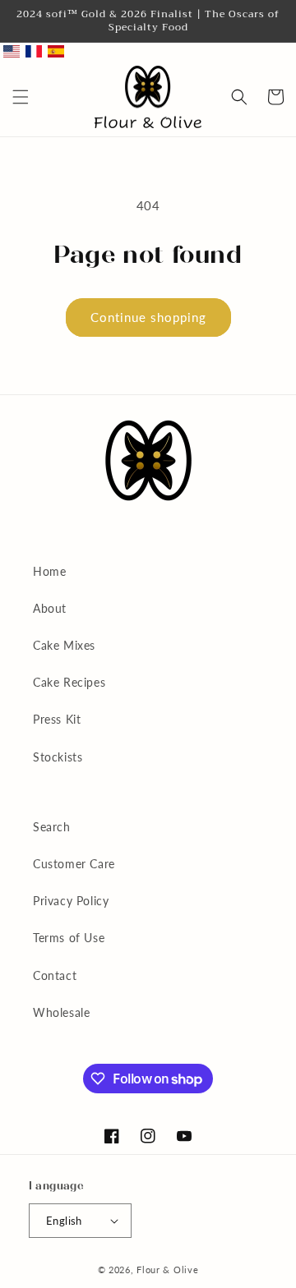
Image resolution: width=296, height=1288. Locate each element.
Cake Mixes (64, 645)
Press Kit (57, 719)
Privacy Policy (71, 901)
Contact (54, 975)
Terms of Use (68, 938)
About (50, 608)
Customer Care (74, 864)
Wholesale (61, 1012)
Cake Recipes (69, 682)
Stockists (57, 757)
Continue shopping (148, 317)
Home (49, 571)
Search (52, 827)
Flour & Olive (167, 1269)
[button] (20, 97)
